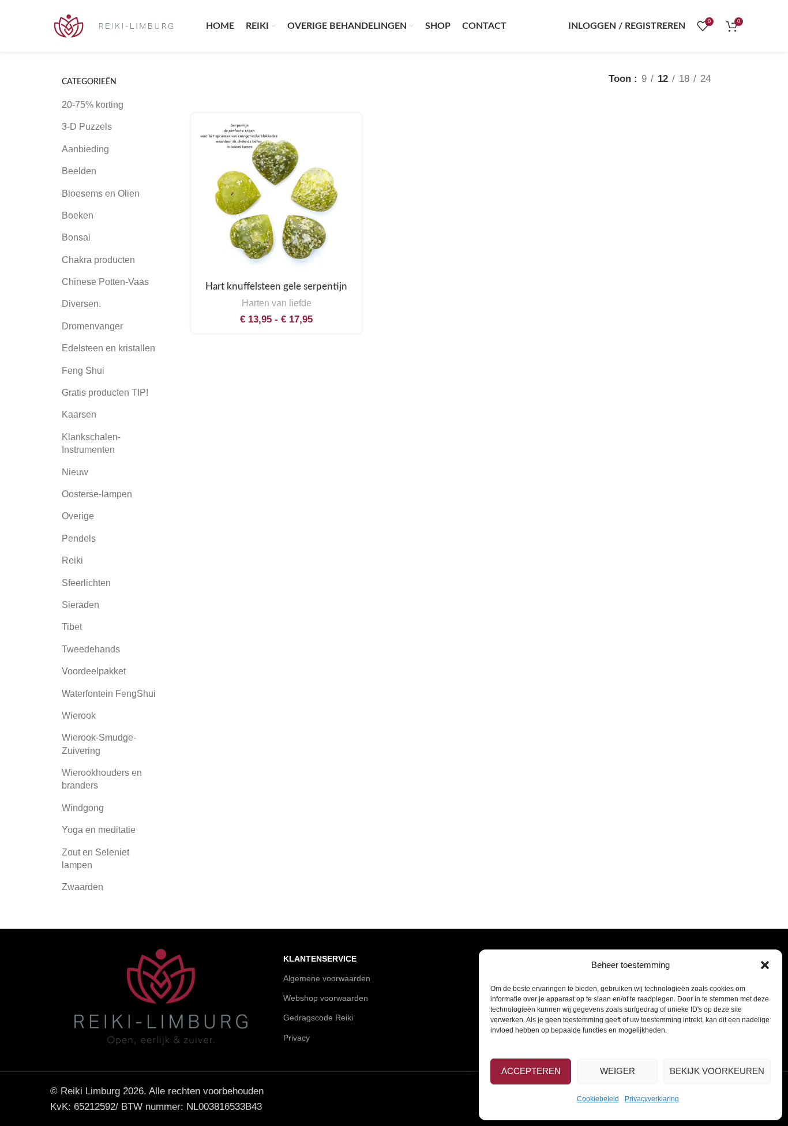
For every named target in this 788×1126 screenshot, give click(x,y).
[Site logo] (113, 25)
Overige (78, 516)
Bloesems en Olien (101, 193)
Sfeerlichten (86, 583)
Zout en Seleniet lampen (95, 858)
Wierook (79, 715)
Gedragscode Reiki (318, 1017)
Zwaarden (82, 887)
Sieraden (80, 605)
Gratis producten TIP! (105, 392)
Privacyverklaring (652, 1099)
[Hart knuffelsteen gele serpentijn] (276, 198)
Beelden (79, 171)
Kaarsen (79, 414)
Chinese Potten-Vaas (105, 282)
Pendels (79, 538)
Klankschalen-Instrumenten (91, 443)
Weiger (617, 1071)
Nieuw (75, 472)
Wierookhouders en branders (102, 779)
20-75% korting (92, 105)
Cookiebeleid (598, 1099)
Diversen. (81, 304)
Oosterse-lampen (97, 494)
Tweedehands (91, 649)
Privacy (296, 1037)
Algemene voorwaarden (326, 978)
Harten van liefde (277, 303)
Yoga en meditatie (99, 830)
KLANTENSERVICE (320, 958)
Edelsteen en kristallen (108, 348)
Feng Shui (83, 371)
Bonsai (76, 237)
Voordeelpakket (94, 671)
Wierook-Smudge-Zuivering (99, 744)
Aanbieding (85, 149)
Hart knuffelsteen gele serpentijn (276, 286)
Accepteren (531, 1071)
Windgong (83, 808)
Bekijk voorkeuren (717, 1071)
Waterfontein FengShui (109, 694)
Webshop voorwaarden (325, 998)
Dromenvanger (92, 326)
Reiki (72, 560)
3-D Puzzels (87, 127)
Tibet (72, 627)
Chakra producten (98, 260)
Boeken (77, 215)
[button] (765, 965)
